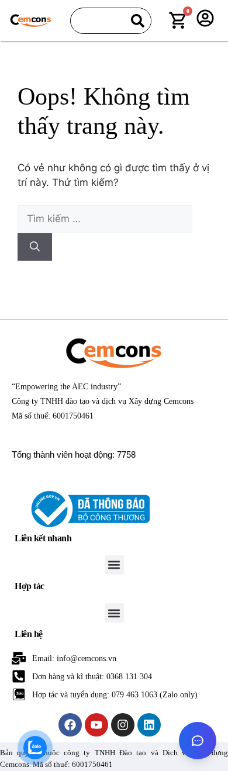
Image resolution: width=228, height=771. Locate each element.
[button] (114, 565)
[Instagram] (122, 725)
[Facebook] (70, 725)
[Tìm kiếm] (138, 20)
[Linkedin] (149, 725)
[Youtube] (96, 725)
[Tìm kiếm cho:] (105, 218)
